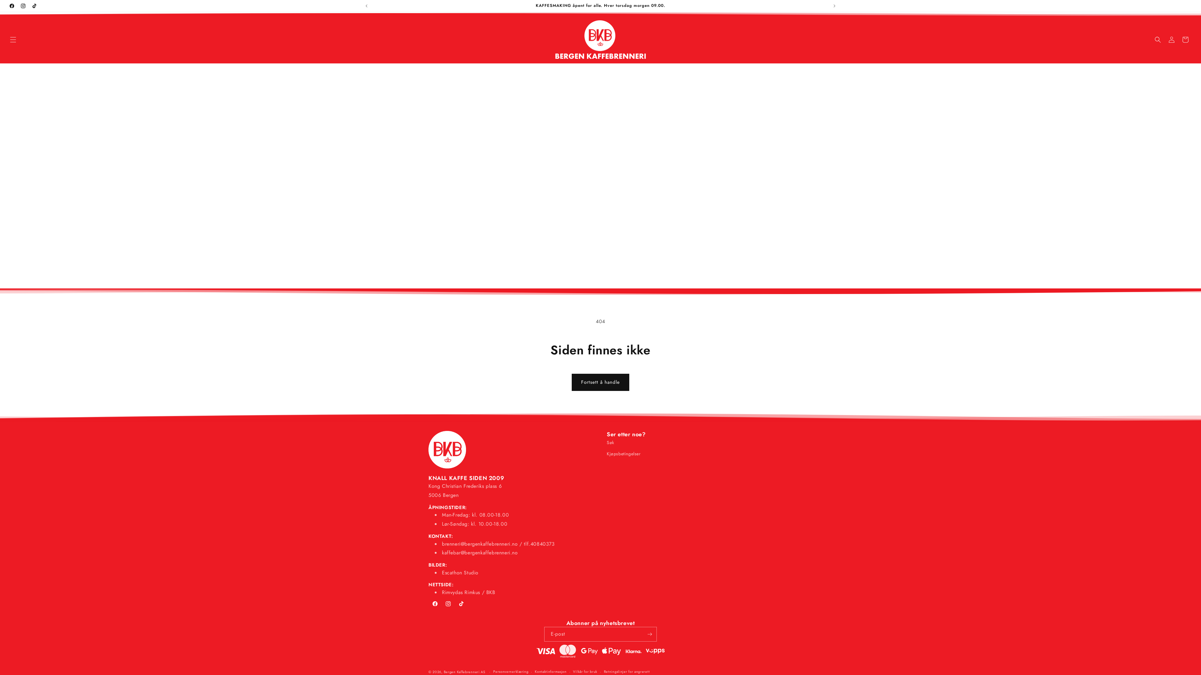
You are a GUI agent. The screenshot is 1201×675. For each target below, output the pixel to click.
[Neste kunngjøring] (834, 6)
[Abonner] (649, 634)
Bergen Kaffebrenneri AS (464, 671)
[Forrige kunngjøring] (366, 6)
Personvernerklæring (510, 671)
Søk (610, 442)
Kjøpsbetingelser (624, 454)
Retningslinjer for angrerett (627, 671)
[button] (13, 40)
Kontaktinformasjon (551, 671)
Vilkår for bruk (585, 671)
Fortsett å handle (600, 382)
